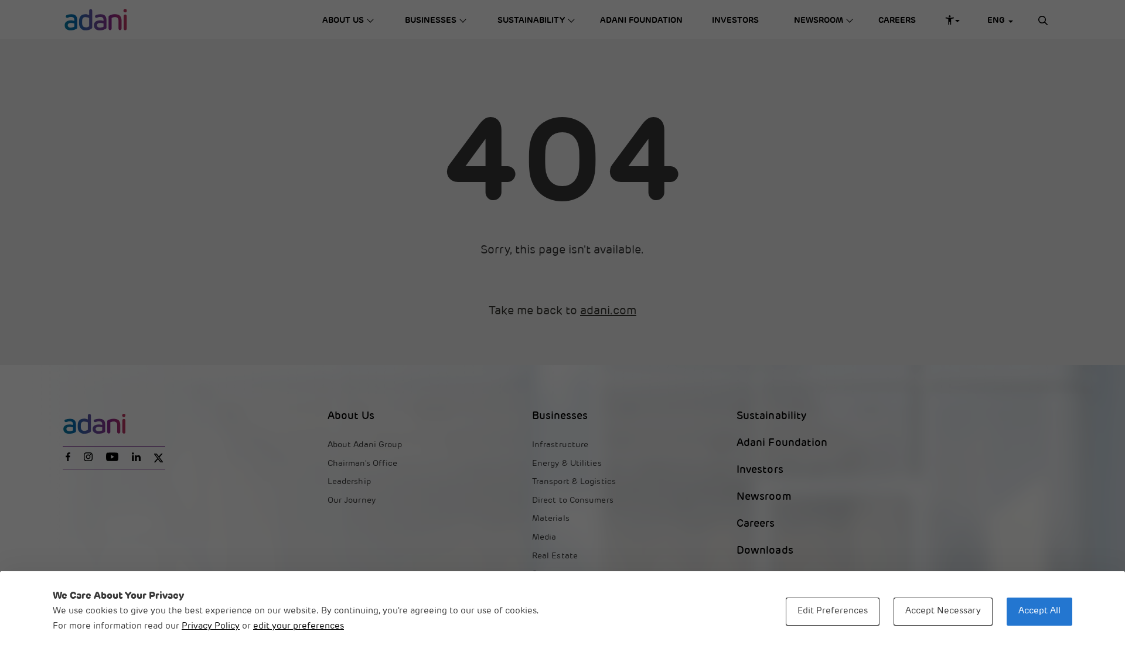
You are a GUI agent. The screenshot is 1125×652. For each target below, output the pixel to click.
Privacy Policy (211, 626)
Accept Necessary (943, 611)
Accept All (1039, 611)
